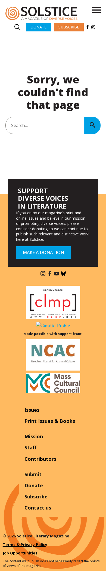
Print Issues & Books (49, 421)
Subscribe (36, 496)
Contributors (40, 459)
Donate (33, 485)
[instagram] (93, 27)
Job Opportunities (20, 553)
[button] (92, 125)
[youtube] (57, 274)
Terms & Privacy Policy (25, 544)
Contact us (37, 507)
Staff (30, 447)
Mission (33, 436)
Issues (31, 410)
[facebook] (87, 27)
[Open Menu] (96, 10)
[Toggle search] (17, 27)
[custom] (63, 274)
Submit (33, 474)
